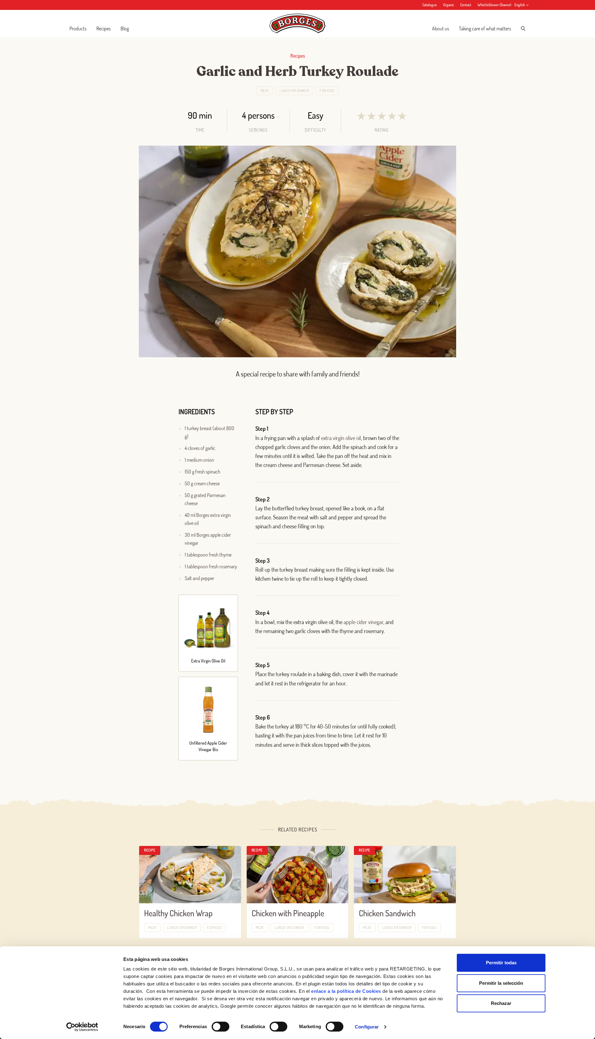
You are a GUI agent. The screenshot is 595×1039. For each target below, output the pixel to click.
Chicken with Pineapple (288, 913)
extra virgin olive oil (341, 437)
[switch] (220, 1027)
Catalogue (429, 4)
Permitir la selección (501, 983)
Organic (448, 4)
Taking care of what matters (485, 28)
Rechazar (501, 1003)
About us (440, 28)
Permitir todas (501, 962)
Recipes (103, 28)
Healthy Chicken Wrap (178, 913)
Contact (465, 4)
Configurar (367, 1026)
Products (77, 28)
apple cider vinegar (363, 622)
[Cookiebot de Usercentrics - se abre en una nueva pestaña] (82, 1027)
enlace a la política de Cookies (346, 991)
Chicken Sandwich (387, 913)
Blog (125, 28)
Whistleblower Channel (494, 4)
